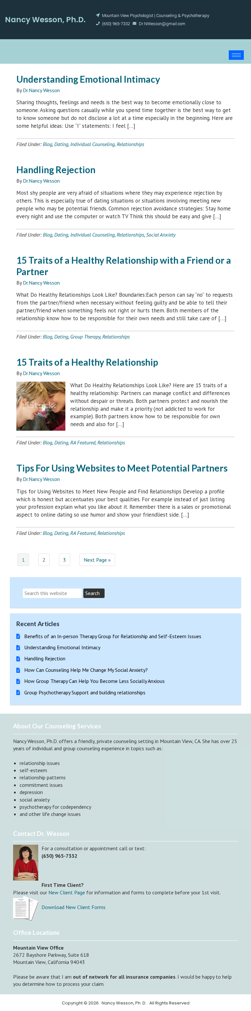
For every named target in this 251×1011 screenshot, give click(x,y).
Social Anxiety (161, 234)
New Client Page (66, 892)
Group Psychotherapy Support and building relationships (84, 692)
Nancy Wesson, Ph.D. (45, 19)
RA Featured (82, 442)
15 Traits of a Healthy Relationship (87, 362)
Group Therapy (85, 336)
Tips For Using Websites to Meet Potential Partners (121, 467)
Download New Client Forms (74, 907)
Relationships (130, 144)
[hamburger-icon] (236, 55)
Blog (47, 144)
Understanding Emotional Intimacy (88, 79)
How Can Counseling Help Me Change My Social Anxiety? (86, 670)
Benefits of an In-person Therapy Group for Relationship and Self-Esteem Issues (112, 636)
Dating (61, 144)
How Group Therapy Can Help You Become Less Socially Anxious (94, 681)
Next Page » (97, 559)
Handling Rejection (55, 169)
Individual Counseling (92, 144)
